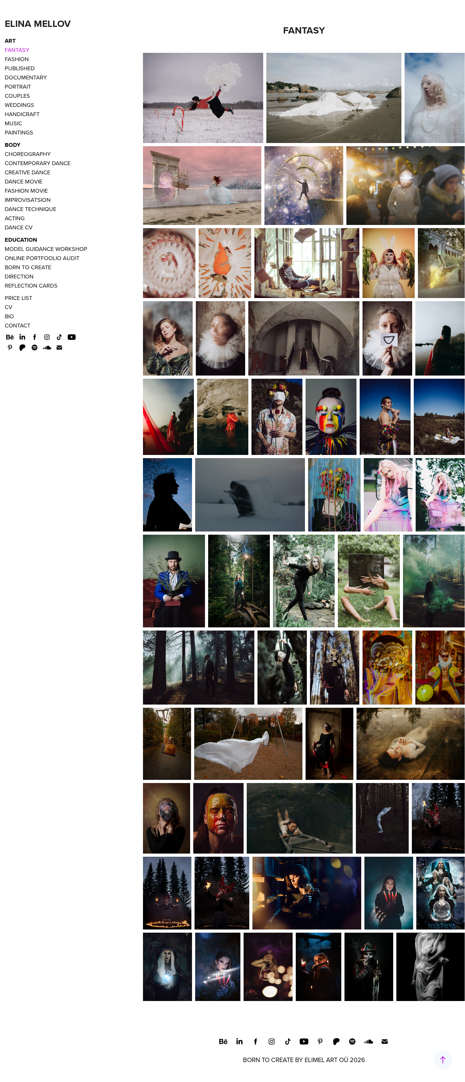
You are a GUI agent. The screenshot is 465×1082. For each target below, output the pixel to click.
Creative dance (27, 172)
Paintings (19, 132)
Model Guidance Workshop (46, 249)
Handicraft (22, 114)
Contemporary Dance (38, 163)
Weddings (19, 105)
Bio (9, 316)
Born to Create (28, 267)
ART (10, 41)
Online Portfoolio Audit (42, 258)
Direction (19, 276)
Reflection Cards (31, 285)
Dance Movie (23, 181)
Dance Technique (30, 209)
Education (21, 240)
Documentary (26, 77)
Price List (18, 298)
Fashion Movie (26, 191)
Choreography (28, 154)
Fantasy (17, 50)
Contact (17, 325)
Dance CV (19, 227)
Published (20, 68)
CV (8, 307)
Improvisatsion (28, 200)
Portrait (18, 86)
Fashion (17, 59)
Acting (15, 218)
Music (13, 123)
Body (13, 145)
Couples (17, 96)
